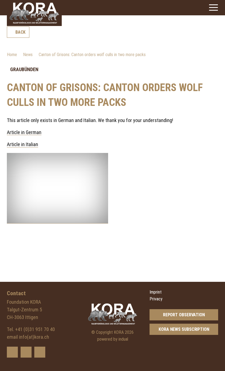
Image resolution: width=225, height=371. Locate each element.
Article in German (24, 132)
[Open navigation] (213, 7)
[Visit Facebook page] (26, 352)
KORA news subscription (184, 329)
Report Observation (184, 314)
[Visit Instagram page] (39, 352)
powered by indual (112, 339)
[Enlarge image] (57, 188)
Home (12, 54)
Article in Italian (22, 144)
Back (20, 32)
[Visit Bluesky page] (12, 352)
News (28, 54)
